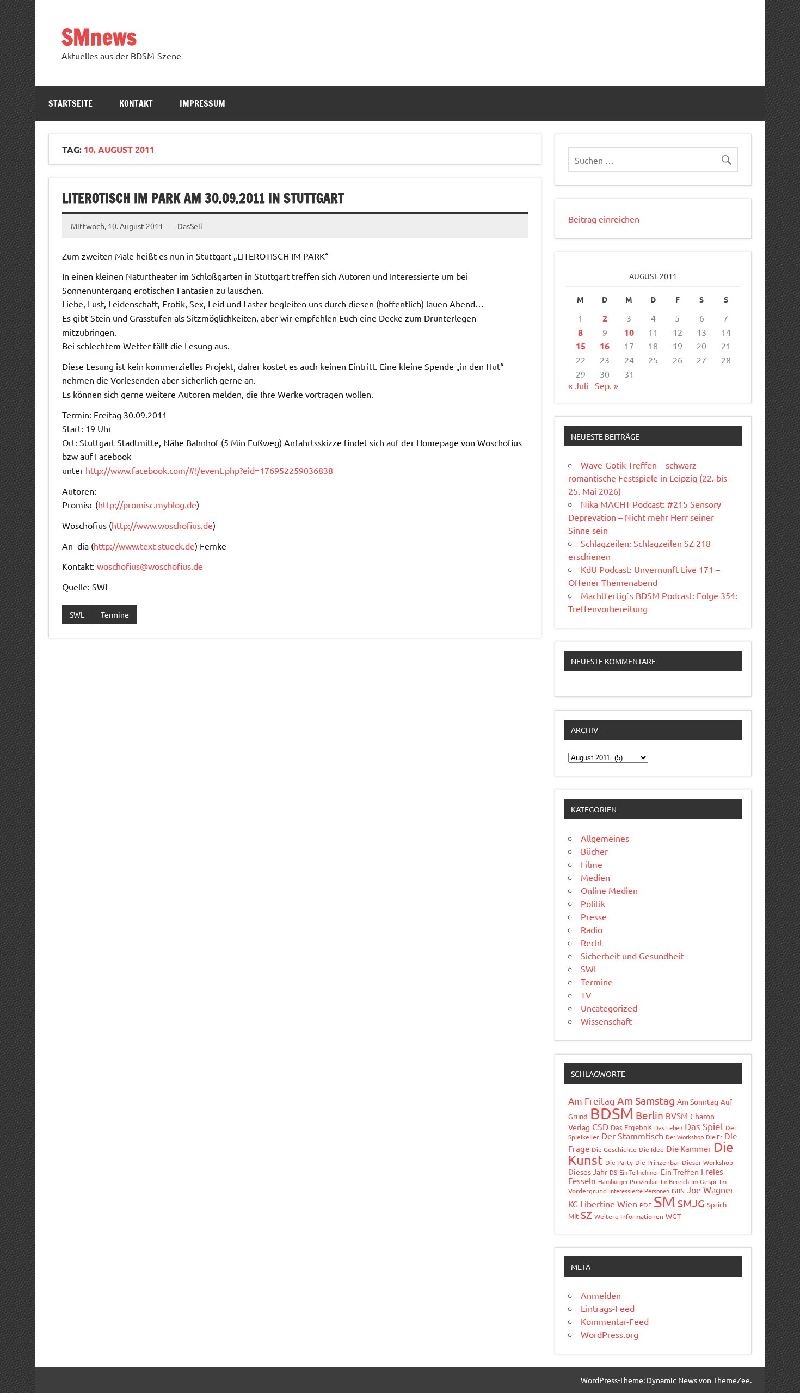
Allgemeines (605, 838)
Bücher (594, 851)
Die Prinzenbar (657, 1162)
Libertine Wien (608, 1203)
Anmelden (601, 1295)
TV (586, 994)
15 (581, 346)
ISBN (678, 1190)
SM (664, 1201)
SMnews (99, 36)
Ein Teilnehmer (639, 1172)
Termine (115, 614)
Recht (592, 942)
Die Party (619, 1162)
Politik (593, 903)
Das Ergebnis (631, 1127)
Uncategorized (609, 1007)
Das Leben (668, 1127)
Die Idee (651, 1149)
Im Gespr (704, 1181)
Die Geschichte (614, 1149)
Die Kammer (688, 1148)
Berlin (649, 1114)
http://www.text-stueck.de (144, 545)
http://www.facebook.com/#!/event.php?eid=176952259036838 (209, 470)
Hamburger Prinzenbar (628, 1181)
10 (629, 332)
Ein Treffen (680, 1171)
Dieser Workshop (707, 1162)
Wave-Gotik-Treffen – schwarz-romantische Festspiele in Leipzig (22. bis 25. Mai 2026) (647, 477)
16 (605, 346)
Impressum (202, 103)
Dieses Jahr (587, 1171)
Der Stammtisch (632, 1135)
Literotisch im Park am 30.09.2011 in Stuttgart (203, 198)
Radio (591, 929)
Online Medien (609, 890)
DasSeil (189, 226)
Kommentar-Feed (615, 1321)
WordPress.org (609, 1334)
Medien (595, 877)
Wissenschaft (606, 1020)
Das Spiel (704, 1126)
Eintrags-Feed (608, 1308)
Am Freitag (591, 1100)
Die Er (714, 1136)
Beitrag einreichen (603, 218)
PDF (645, 1204)
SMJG (691, 1203)
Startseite (70, 103)
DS (613, 1172)
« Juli (578, 385)
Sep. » (606, 385)
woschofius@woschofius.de (150, 565)
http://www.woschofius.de (162, 525)
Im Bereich (675, 1181)
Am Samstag (646, 1100)
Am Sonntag (697, 1101)
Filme (591, 864)
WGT (673, 1216)
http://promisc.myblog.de (147, 504)
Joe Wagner (710, 1189)
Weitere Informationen (628, 1216)
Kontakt (136, 103)
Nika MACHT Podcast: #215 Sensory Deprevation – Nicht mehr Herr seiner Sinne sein (644, 516)
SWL (77, 614)
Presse (594, 916)
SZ (586, 1214)
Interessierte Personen (639, 1190)
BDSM (611, 1113)
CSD (600, 1126)
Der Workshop (685, 1136)
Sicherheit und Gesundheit (632, 955)
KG (573, 1204)
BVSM (677, 1116)
